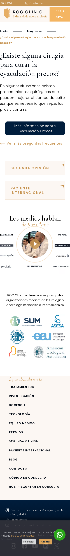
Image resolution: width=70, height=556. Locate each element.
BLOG (13, 459)
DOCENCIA (17, 405)
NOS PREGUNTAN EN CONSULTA (34, 487)
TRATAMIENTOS (21, 387)
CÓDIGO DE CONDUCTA (27, 478)
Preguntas (34, 31)
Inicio (4, 31)
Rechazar (28, 541)
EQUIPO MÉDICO (22, 423)
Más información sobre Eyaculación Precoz (35, 128)
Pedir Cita (60, 14)
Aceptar (45, 541)
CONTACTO (18, 468)
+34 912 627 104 (18, 519)
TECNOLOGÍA (19, 414)
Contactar (36, 3)
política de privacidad (22, 535)
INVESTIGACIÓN (21, 396)
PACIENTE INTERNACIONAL (27, 190)
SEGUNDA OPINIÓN (30, 168)
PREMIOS (16, 432)
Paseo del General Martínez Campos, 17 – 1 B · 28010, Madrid (37, 512)
